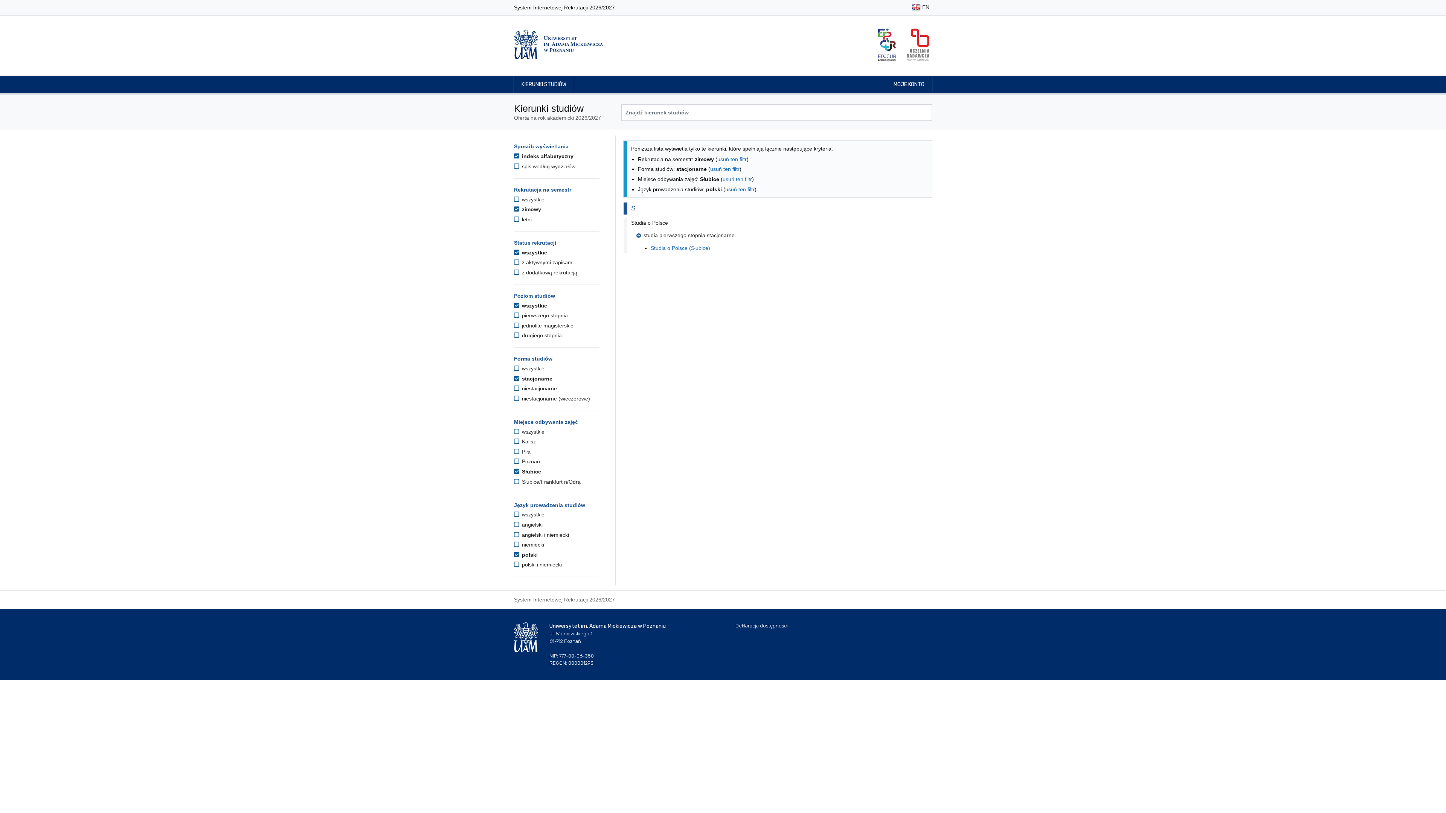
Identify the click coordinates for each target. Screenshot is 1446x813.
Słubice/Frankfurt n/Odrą (550, 482)
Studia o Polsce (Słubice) (680, 248)
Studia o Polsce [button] (649, 223)
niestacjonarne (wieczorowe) (555, 399)
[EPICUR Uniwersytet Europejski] (887, 44)
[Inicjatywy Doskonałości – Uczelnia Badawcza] (918, 44)
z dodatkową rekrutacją (548, 272)
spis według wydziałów (547, 166)
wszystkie (532, 199)
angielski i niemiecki (544, 535)
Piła (525, 452)
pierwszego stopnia (544, 315)
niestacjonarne (538, 388)
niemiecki (532, 545)
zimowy (530, 209)
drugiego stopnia (541, 335)
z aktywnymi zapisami (547, 262)
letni (526, 219)
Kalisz (528, 441)
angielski (531, 525)
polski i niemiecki (541, 565)
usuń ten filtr (732, 159)
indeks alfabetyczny (547, 156)
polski (529, 555)
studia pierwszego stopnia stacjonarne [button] (689, 235)
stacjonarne (536, 379)
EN (925, 7)
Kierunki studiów (544, 84)
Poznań (530, 461)
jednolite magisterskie (547, 326)
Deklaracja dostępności (761, 626)
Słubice (530, 472)
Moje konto (909, 84)
